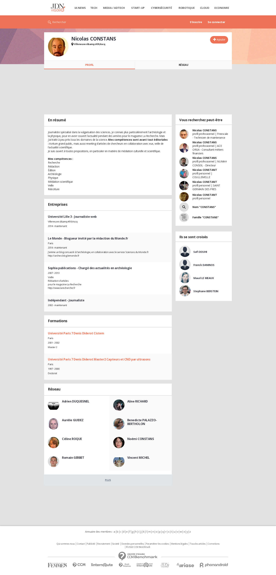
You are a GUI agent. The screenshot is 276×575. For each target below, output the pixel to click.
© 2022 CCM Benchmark (138, 547)
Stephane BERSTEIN (205, 291)
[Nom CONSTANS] (184, 207)
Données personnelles (132, 544)
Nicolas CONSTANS (204, 130)
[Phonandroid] (214, 565)
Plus (108, 480)
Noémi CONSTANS (140, 439)
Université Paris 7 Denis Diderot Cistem (76, 333)
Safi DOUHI (200, 252)
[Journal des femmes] (57, 565)
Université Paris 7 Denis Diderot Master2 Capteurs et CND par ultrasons (99, 359)
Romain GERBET (73, 458)
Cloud (204, 8)
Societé (115, 544)
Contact (80, 544)
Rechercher (59, 22)
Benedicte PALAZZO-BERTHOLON (142, 422)
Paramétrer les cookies (157, 544)
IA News (80, 8)
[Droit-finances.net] (125, 565)
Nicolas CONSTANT (204, 170)
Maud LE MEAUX (203, 278)
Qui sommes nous (66, 544)
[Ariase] (185, 565)
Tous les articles (198, 544)
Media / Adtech (114, 8)
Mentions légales (179, 544)
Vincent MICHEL (138, 458)
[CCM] (78, 565)
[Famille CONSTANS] (184, 217)
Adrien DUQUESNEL (75, 401)
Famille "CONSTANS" (205, 217)
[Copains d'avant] (145, 565)
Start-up (138, 8)
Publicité (91, 544)
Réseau (183, 65)
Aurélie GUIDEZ (72, 420)
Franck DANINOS (203, 265)
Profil (89, 65)
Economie (221, 8)
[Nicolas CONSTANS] (58, 46)
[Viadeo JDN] (165, 565)
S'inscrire (196, 22)
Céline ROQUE (72, 439)
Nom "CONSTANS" (204, 207)
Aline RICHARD (137, 401)
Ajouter (221, 39)
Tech (93, 8)
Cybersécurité (161, 8)
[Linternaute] (102, 565)
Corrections (213, 544)
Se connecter (216, 22)
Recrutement (103, 544)
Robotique (187, 8)
